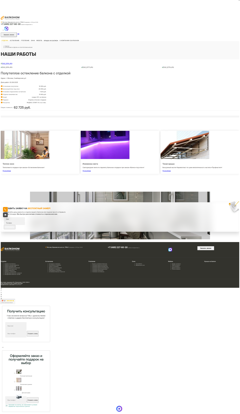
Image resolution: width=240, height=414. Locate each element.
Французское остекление (55, 267)
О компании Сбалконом (69, 40)
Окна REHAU (139, 263)
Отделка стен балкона (9, 263)
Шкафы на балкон (176, 263)
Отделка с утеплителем (10, 271)
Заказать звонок (9, 34)
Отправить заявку (33, 333)
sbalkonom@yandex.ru (27, 24)
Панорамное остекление (55, 270)
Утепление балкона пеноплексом (100, 267)
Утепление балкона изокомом (99, 265)
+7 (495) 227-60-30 (11, 24)
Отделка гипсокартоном (10, 269)
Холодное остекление (54, 263)
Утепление (25, 40)
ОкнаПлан (18, 284)
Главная (6, 46)
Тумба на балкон (176, 265)
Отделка (5, 40)
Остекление (14, 40)
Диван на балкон (176, 267)
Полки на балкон (176, 269)
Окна (33, 40)
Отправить (9, 227)
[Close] (3, 347)
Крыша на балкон (51, 40)
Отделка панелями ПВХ (10, 266)
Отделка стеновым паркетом (11, 265)
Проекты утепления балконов (99, 263)
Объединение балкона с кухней (12, 274)
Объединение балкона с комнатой (13, 273)
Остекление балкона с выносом (57, 271)
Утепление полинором (97, 270)
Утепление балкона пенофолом (100, 266)
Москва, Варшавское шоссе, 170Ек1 (13, 22)
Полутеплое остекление (55, 265)
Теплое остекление (53, 266)
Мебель (39, 40)
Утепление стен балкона (98, 271)
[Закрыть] (239, 0)
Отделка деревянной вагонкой (12, 267)
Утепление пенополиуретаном (99, 269)
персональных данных (23, 406)
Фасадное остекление (54, 269)
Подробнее (7, 171)
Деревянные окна (140, 265)
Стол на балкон (176, 266)
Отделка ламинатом (9, 270)
